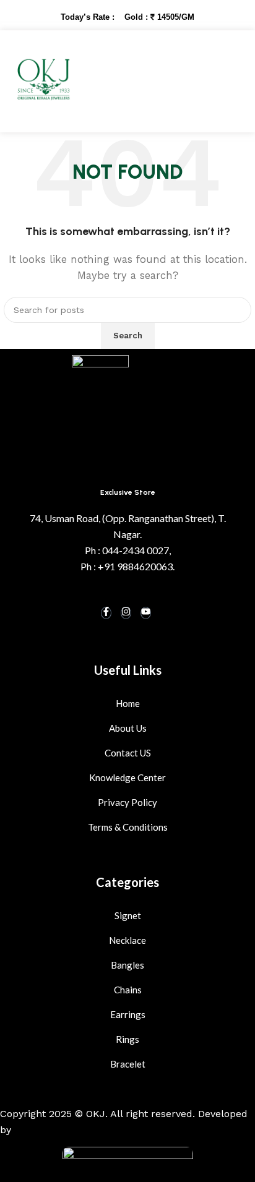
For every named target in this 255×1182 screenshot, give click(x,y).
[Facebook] (106, 613)
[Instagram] (126, 613)
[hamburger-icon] (217, 81)
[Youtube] (145, 613)
